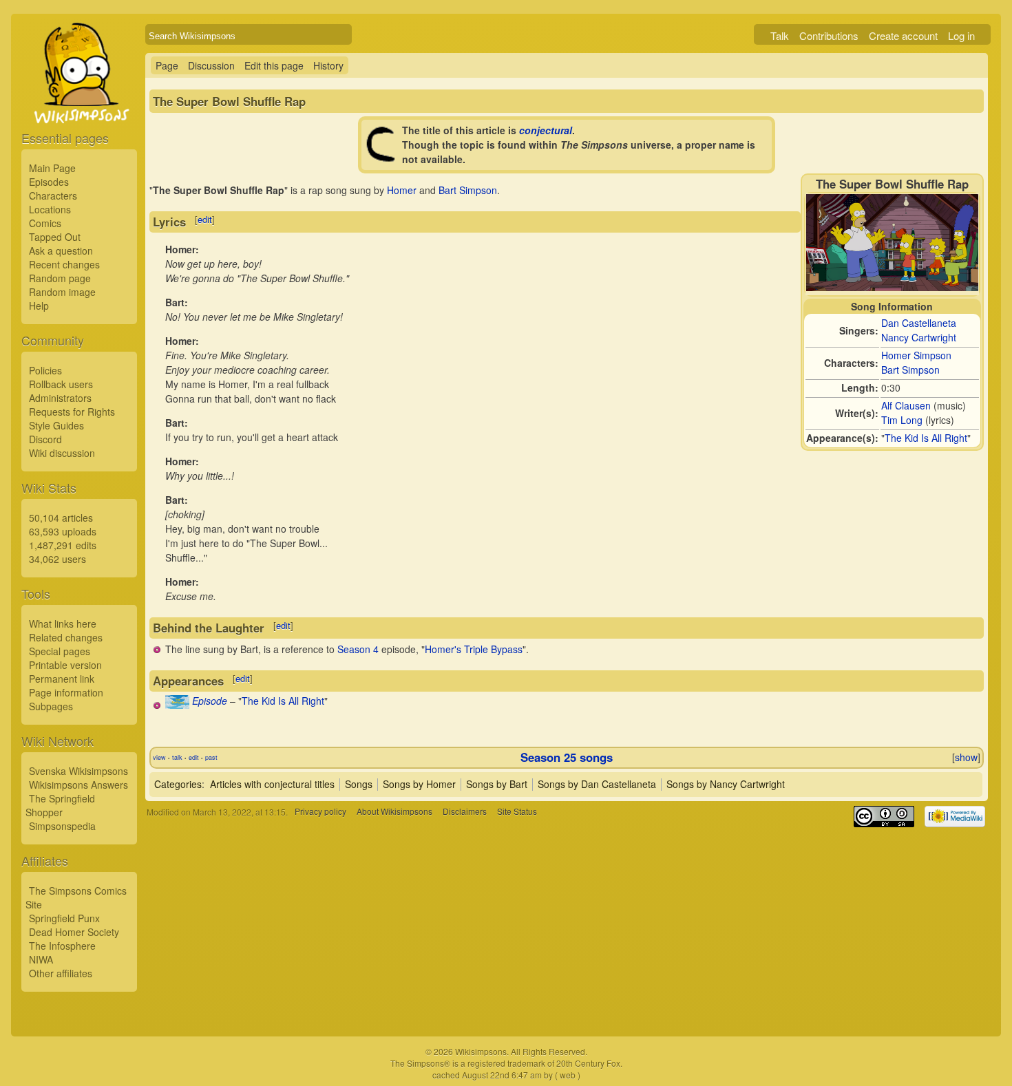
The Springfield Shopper (60, 805)
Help (39, 305)
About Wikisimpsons (394, 812)
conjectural (545, 130)
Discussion (211, 65)
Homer (402, 190)
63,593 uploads (62, 531)
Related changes (66, 637)
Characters (53, 195)
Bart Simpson (910, 369)
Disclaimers (465, 812)
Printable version (65, 665)
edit (205, 219)
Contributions (828, 35)
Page (167, 65)
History (328, 65)
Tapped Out (55, 237)
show (966, 757)
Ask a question (61, 250)
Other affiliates (60, 973)
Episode (209, 700)
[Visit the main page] (79, 104)
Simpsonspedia (62, 826)
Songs (358, 784)
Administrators (60, 398)
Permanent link (61, 678)
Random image (62, 292)
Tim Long (902, 420)
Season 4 (358, 649)
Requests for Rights (72, 411)
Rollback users (61, 384)
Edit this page (274, 65)
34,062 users (57, 559)
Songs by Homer (419, 784)
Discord (45, 439)
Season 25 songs (566, 757)
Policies (45, 370)
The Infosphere (62, 945)
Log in (961, 35)
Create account (903, 35)
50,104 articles (61, 517)
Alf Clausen (906, 405)
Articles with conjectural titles (272, 784)
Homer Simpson (916, 355)
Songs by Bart (496, 784)
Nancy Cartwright (918, 337)
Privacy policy (320, 812)
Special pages (59, 651)
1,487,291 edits (62, 545)
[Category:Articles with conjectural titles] (382, 158)
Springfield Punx (64, 918)
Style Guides (56, 425)
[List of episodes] (177, 705)
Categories (178, 784)
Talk (779, 35)
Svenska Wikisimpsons (78, 771)
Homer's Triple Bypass (474, 649)
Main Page (52, 168)
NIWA (41, 959)
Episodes (49, 182)
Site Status (517, 812)
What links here (62, 623)
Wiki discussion (62, 453)
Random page (60, 278)
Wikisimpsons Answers (78, 784)
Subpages (51, 706)
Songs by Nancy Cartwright (725, 784)
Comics (45, 223)
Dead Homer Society (74, 932)
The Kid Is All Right (926, 438)
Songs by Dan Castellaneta (597, 784)
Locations (50, 209)
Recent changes (64, 264)
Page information (66, 692)
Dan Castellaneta (918, 323)
